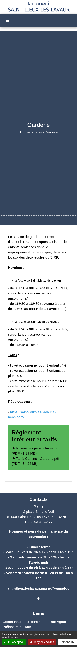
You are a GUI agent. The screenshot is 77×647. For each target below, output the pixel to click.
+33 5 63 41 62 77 (39, 522)
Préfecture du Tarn (17, 627)
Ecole (38, 132)
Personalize (67, 642)
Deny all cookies (43, 642)
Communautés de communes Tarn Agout (34, 622)
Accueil (25, 132)
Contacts (38, 499)
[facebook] (38, 598)
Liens (38, 613)
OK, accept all (15, 642)
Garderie (51, 132)
